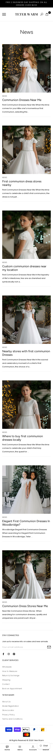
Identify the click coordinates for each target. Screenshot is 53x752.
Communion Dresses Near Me (21, 100)
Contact (6, 684)
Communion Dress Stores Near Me (25, 606)
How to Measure (9, 671)
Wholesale (6, 666)
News (4, 96)
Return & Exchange (10, 675)
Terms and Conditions (12, 719)
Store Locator (8, 710)
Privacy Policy (8, 714)
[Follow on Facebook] (3, 654)
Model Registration (10, 706)
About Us (6, 701)
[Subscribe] (45, 647)
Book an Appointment (12, 688)
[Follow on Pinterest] (14, 654)
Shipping (6, 680)
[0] (47, 14)
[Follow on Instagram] (9, 654)
